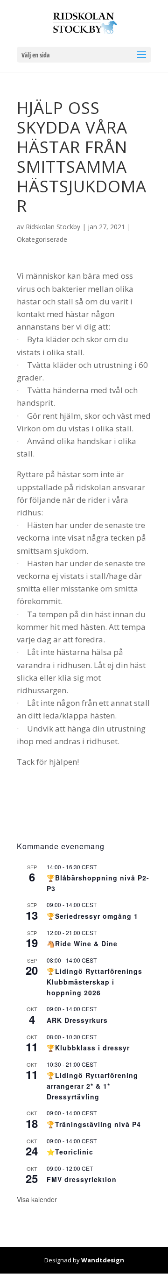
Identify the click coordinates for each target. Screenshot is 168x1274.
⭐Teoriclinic (70, 1151)
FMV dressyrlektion (82, 1179)
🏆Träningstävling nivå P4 (94, 1124)
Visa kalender (37, 1199)
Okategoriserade (42, 239)
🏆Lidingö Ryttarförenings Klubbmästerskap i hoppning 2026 (94, 981)
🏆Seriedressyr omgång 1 (92, 916)
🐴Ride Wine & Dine (82, 943)
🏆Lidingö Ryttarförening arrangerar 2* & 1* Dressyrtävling (92, 1085)
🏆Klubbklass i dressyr (88, 1047)
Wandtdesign (102, 1260)
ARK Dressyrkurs (77, 1020)
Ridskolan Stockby (53, 226)
